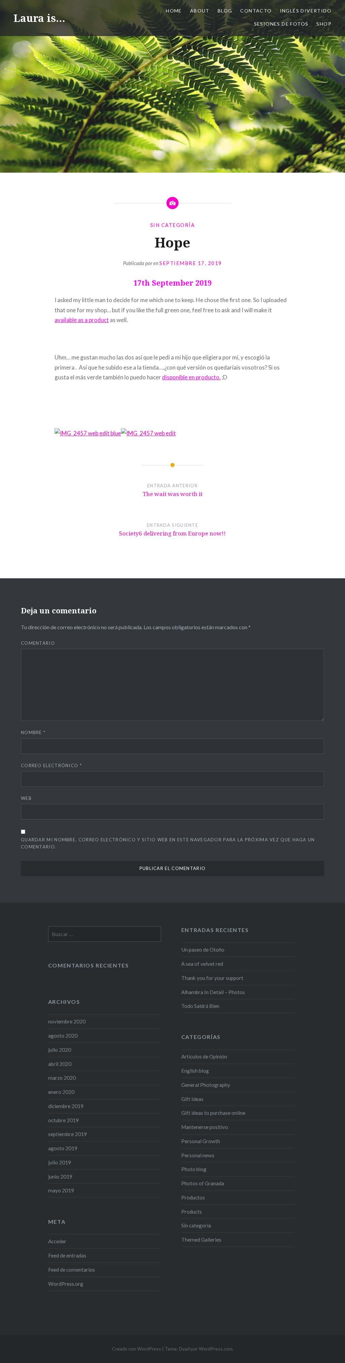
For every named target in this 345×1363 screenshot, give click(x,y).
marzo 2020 (62, 1078)
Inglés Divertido (306, 10)
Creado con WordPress (136, 1349)
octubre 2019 (63, 1120)
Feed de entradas (67, 1255)
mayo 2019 (61, 1190)
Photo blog (194, 1169)
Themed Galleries (201, 1240)
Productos (193, 1197)
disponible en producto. (191, 377)
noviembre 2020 (67, 1021)
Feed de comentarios (71, 1270)
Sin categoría (172, 225)
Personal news (197, 1155)
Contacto (256, 10)
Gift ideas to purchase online (213, 1113)
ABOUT (200, 10)
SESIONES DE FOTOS (281, 24)
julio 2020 (59, 1050)
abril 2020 (59, 1064)
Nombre (33, 732)
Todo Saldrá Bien (200, 1006)
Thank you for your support (212, 978)
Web (26, 798)
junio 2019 (60, 1176)
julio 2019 (59, 1162)
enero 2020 (61, 1092)
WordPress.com (215, 1349)
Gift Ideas (192, 1099)
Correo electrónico (51, 765)
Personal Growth (200, 1141)
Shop (324, 24)
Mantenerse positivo (204, 1127)
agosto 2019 (62, 1148)
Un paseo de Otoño (202, 950)
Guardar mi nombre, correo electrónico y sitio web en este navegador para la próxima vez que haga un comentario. (168, 843)
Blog (225, 10)
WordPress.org (65, 1284)
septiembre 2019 (67, 1134)
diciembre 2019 (66, 1106)
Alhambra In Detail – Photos (213, 992)
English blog (195, 1071)
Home (174, 10)
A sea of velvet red (202, 964)
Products (191, 1212)
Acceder (57, 1241)
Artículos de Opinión (204, 1056)
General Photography (205, 1085)
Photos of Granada (202, 1183)
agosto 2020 (62, 1036)
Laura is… (39, 18)
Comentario (38, 643)
